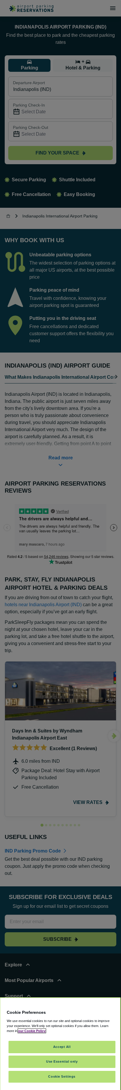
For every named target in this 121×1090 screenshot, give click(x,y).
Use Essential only (62, 1061)
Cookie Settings (61, 1076)
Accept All (62, 1047)
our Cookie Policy (32, 1031)
